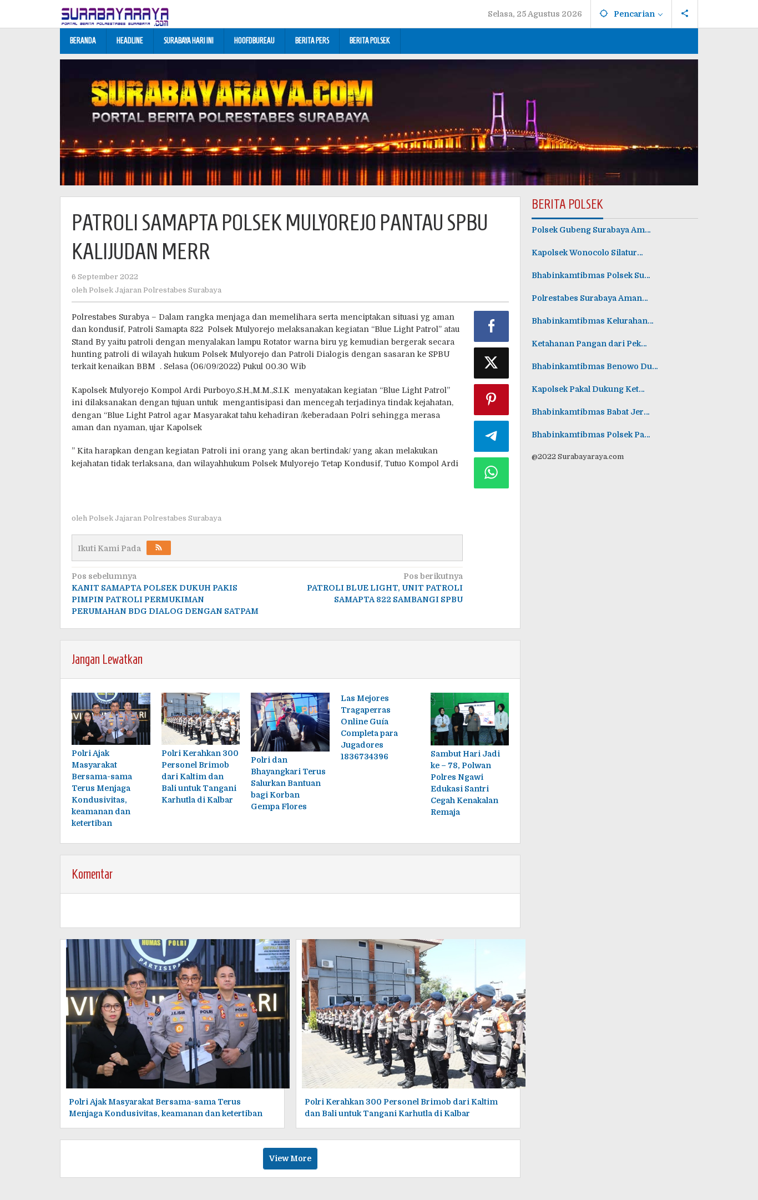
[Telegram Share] (491, 436)
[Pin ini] (491, 399)
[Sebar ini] (491, 326)
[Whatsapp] (491, 472)
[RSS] (158, 548)
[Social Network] (685, 14)
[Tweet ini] (491, 363)
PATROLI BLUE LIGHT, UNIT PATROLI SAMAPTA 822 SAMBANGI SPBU (384, 588)
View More (290, 1158)
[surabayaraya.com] (115, 14)
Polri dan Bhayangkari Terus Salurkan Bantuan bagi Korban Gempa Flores (288, 783)
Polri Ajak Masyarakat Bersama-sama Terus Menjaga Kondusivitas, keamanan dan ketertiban (102, 788)
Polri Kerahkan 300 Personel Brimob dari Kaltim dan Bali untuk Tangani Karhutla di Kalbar (200, 776)
